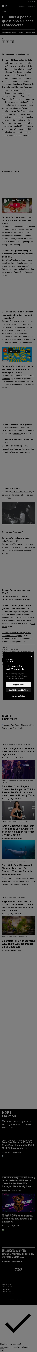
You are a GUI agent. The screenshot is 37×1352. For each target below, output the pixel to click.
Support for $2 (18, 684)
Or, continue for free (18, 696)
